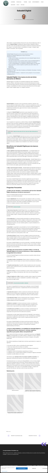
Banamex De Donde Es (11, 68)
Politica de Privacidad (40, 465)
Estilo (18, 4)
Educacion (13, 4)
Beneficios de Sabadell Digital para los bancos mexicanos (18, 55)
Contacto (34, 465)
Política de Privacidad (4, 471)
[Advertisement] (24, 31)
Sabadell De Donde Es (33, 435)
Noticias (22, 4)
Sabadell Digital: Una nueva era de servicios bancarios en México (20, 54)
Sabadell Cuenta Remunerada (16, 435)
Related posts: (11, 67)
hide (26, 51)
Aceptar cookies (21, 468)
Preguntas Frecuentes (11, 56)
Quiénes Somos (29, 465)
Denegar (34, 468)
